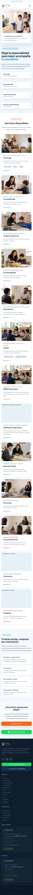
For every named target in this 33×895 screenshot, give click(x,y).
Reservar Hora (6, 817)
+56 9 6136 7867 (9, 869)
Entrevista (5, 794)
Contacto (5, 820)
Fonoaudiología (6, 780)
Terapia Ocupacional (8, 782)
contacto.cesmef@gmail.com (11, 845)
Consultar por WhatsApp (17, 732)
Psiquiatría (5, 801)
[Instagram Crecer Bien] (3, 759)
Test (4, 797)
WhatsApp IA (17, 1)
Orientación (5, 799)
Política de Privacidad (12, 892)
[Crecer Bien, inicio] (6, 5)
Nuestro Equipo (6, 812)
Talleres (5, 790)
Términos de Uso (21, 892)
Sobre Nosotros (6, 810)
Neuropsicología (7, 792)
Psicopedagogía (6, 785)
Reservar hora (18, 723)
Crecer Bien (8, 887)
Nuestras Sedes (6, 815)
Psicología (5, 778)
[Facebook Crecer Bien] (7, 759)
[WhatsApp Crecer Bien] (11, 759)
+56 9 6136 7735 (9, 838)
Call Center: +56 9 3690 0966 (17, 768)
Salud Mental (6, 787)
